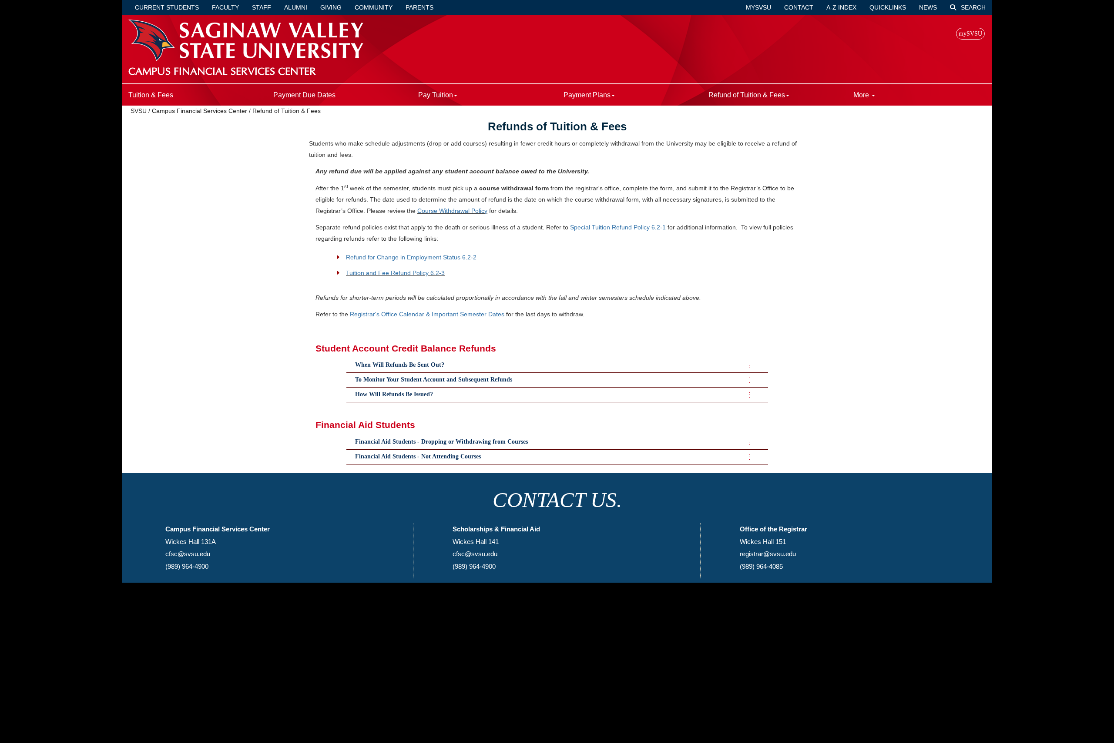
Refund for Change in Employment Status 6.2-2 (411, 257)
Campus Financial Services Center (199, 110)
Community (374, 7)
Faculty (225, 7)
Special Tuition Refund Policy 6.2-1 (618, 227)
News (928, 7)
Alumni (295, 7)
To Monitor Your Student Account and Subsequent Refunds (433, 379)
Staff (261, 7)
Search (972, 7)
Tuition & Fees (150, 95)
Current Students (167, 7)
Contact (798, 7)
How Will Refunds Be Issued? (394, 394)
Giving (331, 7)
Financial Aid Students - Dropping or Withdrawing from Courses (441, 441)
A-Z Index (841, 7)
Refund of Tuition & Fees (286, 110)
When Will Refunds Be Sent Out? (399, 365)
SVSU (139, 110)
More (862, 95)
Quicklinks (887, 7)
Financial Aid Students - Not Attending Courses (418, 456)
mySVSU (758, 7)
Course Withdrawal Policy (452, 210)
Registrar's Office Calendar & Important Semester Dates (427, 314)
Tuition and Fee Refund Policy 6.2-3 (395, 272)
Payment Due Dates (304, 95)
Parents (419, 7)
